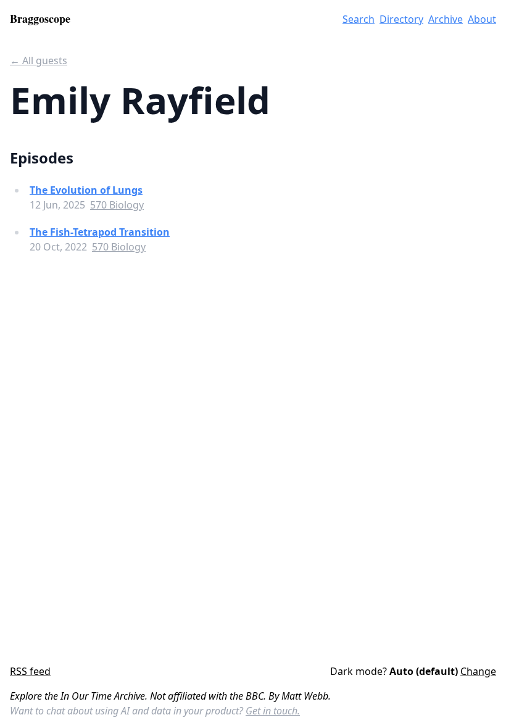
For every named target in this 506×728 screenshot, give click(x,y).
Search (358, 19)
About (482, 19)
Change (478, 671)
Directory (401, 19)
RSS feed (30, 671)
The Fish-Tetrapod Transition (100, 232)
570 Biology (117, 205)
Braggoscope (40, 18)
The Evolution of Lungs (86, 190)
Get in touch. (273, 711)
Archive (445, 19)
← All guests (38, 60)
